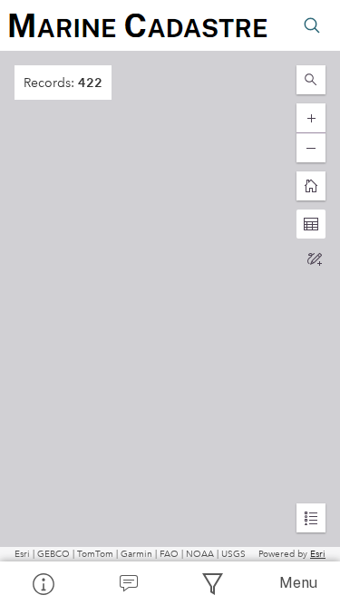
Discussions (127, 583)
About (42, 583)
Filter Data (213, 583)
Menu (298, 582)
